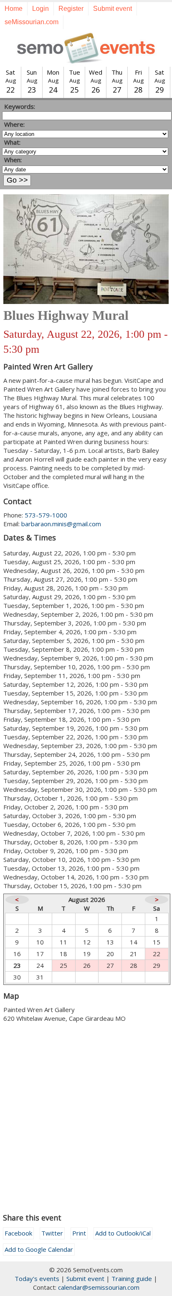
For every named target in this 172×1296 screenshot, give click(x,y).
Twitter (52, 1233)
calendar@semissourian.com (98, 1287)
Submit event (112, 8)
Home (14, 8)
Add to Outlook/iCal (123, 1233)
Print (79, 1233)
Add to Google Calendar (39, 1249)
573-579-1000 (46, 515)
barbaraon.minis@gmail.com (61, 524)
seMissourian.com (31, 21)
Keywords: (19, 106)
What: (12, 142)
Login (40, 8)
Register (70, 8)
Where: (14, 124)
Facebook (18, 1233)
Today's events (37, 1278)
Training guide (131, 1278)
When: (13, 160)
